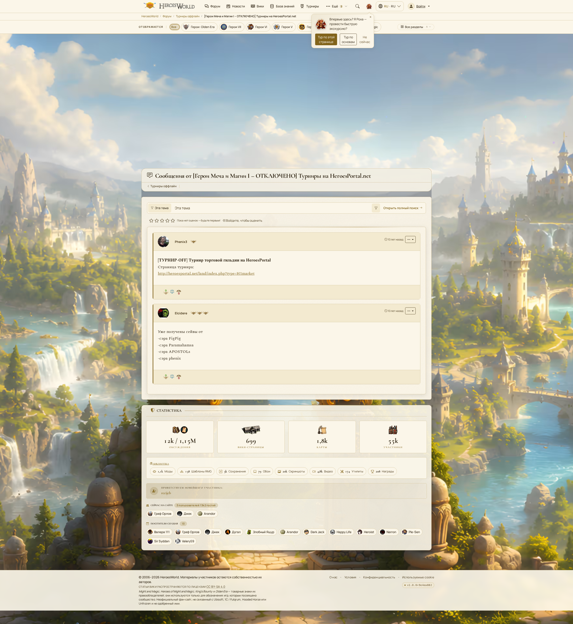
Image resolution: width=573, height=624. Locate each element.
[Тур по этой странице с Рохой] (369, 6)
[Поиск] (357, 6)
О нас (333, 577)
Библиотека (161, 463)
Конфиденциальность (379, 577)
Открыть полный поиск (400, 208)
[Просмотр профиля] (165, 241)
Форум (167, 16)
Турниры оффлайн (187, 16)
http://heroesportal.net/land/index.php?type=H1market (206, 273)
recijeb (166, 493)
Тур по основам (348, 39)
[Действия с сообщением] (410, 239)
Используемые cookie (418, 577)
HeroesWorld (149, 16)
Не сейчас (364, 39)
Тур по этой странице (326, 39)
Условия (350, 577)
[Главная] (168, 6)
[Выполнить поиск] (376, 208)
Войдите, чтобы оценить (243, 221)
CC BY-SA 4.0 (215, 587)
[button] (419, 6)
